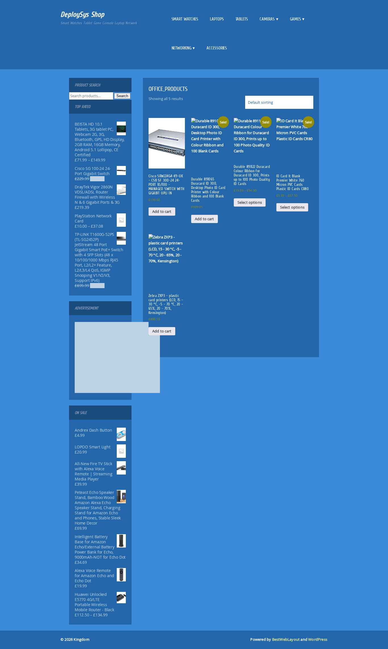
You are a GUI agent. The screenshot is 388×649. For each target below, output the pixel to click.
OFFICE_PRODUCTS (168, 88)
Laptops (217, 19)
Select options (249, 202)
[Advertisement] (117, 357)
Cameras (267, 19)
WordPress (317, 639)
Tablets (241, 19)
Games (295, 19)
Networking (181, 48)
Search (122, 96)
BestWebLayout (286, 639)
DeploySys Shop (83, 14)
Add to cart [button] (162, 211)
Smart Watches (185, 19)
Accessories (216, 48)
